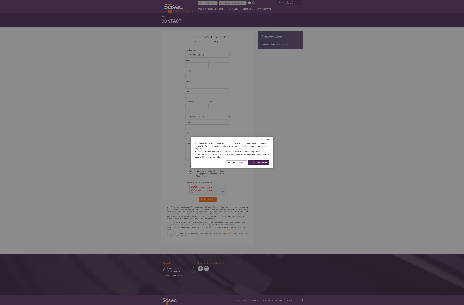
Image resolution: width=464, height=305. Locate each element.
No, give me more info (211, 157)
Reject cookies (264, 139)
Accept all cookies (258, 163)
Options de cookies (236, 163)
